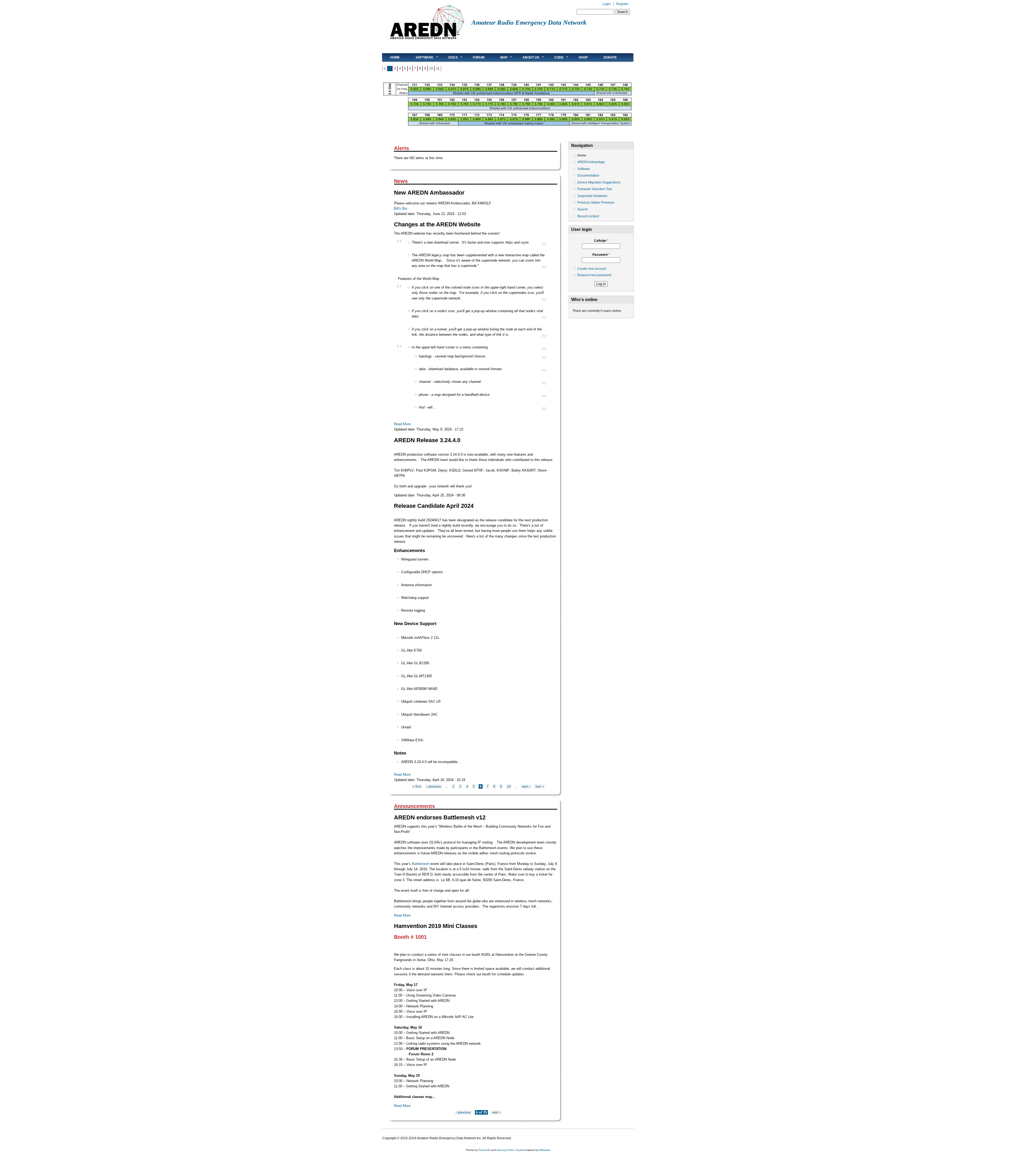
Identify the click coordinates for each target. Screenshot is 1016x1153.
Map (499, 57)
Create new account (591, 269)
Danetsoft (484, 1149)
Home (395, 57)
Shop (583, 57)
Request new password (594, 275)
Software (420, 57)
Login (606, 4)
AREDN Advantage (591, 162)
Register (622, 4)
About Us (527, 57)
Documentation (588, 175)
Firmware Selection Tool (594, 189)
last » (540, 786)
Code (555, 57)
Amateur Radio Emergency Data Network (529, 22)
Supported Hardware (592, 196)
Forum (478, 57)
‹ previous (433, 786)
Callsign (601, 241)
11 (437, 68)
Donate (610, 57)
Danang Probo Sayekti (510, 1149)
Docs (449, 57)
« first (416, 786)
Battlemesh (420, 864)
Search (582, 209)
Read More (402, 424)
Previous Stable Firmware (595, 202)
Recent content (588, 216)
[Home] (427, 41)
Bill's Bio (400, 208)
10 (431, 68)
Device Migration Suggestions (598, 182)
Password (601, 255)
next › (526, 786)
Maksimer (545, 1149)
